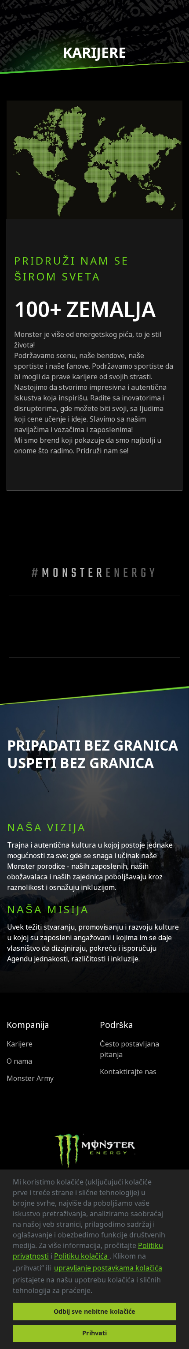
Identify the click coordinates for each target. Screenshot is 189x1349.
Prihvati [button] (94, 1333)
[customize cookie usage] (100, 1293)
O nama (19, 1061)
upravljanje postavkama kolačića (108, 1268)
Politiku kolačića (81, 1256)
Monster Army (30, 1078)
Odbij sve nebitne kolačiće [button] (94, 1311)
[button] (95, 1291)
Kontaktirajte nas (128, 1072)
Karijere (20, 1044)
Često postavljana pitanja (129, 1049)
